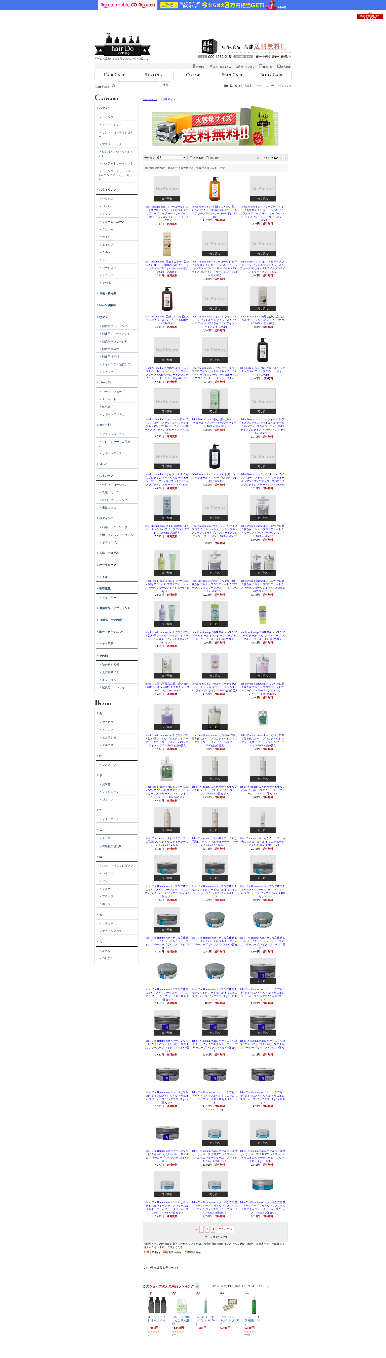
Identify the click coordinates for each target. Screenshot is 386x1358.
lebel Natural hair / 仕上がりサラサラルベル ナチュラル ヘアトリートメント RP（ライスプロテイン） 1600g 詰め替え (215, 687)
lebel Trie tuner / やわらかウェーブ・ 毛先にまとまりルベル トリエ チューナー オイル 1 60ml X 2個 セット (262, 842)
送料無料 (215, 158)
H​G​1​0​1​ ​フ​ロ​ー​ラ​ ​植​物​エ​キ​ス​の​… (253, 1320)
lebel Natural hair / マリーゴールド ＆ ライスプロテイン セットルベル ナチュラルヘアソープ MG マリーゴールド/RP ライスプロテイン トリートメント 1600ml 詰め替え (215, 268)
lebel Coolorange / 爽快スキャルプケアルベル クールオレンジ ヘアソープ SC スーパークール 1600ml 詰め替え (214, 635)
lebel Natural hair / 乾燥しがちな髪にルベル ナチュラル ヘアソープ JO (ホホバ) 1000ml (167, 320)
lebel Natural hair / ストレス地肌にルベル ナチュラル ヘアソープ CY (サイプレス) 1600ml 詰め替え (167, 529)
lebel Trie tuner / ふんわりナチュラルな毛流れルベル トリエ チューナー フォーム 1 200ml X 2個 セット (215, 790)
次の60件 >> (225, 1229)
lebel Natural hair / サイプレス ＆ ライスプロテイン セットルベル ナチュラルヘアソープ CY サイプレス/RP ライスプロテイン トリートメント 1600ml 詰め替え (215, 533)
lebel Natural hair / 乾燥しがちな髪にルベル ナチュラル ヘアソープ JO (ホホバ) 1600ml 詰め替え (262, 320)
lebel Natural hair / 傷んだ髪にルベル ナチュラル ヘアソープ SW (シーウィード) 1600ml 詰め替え (214, 423)
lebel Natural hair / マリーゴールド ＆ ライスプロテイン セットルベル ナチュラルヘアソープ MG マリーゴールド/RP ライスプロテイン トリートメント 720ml (167, 213)
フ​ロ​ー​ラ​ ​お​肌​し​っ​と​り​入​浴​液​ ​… (181, 1320)
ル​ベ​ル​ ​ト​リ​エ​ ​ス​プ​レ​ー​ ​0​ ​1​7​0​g (205, 1320)
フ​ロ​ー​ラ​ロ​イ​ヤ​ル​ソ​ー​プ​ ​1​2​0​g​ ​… (229, 1320)
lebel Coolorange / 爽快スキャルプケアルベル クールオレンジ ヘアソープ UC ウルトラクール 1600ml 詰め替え (262, 635)
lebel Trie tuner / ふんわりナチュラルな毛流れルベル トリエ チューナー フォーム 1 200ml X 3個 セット (262, 790)
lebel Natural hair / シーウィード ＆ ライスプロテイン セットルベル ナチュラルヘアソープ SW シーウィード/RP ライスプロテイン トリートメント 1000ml (167, 426)
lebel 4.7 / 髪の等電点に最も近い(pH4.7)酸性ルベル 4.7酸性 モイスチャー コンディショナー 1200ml (167, 687)
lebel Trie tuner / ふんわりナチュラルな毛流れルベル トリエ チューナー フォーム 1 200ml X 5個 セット (215, 842)
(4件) (221, 1109)
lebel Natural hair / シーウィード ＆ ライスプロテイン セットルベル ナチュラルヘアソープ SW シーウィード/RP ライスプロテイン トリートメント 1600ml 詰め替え (262, 426)
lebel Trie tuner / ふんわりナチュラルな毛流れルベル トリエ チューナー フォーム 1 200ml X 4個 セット (167, 842)
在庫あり (198, 158)
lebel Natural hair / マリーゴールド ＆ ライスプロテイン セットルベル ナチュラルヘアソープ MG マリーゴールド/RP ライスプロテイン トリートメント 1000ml (262, 213)
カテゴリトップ (150, 99)
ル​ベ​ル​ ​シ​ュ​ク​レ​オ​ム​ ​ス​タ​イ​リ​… (157, 1320)
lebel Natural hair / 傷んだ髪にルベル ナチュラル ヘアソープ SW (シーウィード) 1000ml (262, 371)
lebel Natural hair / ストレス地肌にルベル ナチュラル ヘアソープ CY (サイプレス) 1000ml (215, 478)
